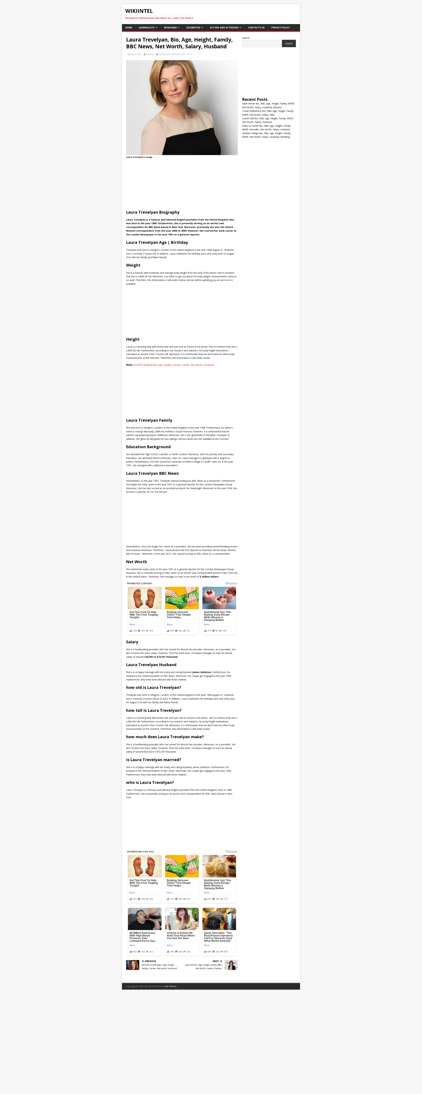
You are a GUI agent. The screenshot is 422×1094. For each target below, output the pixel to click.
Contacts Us (256, 27)
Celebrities (193, 27)
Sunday (150, 54)
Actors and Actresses (224, 27)
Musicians (170, 27)
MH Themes (170, 986)
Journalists (146, 27)
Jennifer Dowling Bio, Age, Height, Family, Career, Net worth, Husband (174, 364)
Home (128, 27)
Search (245, 37)
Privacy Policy (280, 27)
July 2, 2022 (136, 54)
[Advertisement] (182, 185)
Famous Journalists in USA (172, 54)
